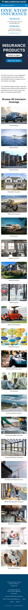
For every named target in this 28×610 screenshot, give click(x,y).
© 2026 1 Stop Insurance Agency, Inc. (11, 599)
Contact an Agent (14, 55)
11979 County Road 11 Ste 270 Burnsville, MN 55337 (14, 582)
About (24, 599)
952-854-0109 (15, 19)
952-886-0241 (15, 26)
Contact (12, 601)
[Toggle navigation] (26, 5)
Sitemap (18, 601)
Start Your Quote (14, 61)
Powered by (18, 605)
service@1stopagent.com (15, 33)
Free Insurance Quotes (7, 5)
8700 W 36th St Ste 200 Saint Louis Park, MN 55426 (14, 590)
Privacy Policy (8, 605)
